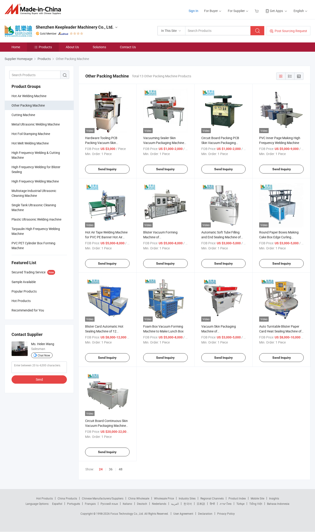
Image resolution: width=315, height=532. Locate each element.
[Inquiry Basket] (257, 11)
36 (111, 469)
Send (39, 379)
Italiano (127, 503)
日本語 (201, 503)
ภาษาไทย (226, 503)
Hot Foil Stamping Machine (31, 134)
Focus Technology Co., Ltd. (127, 513)
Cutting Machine (23, 115)
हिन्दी (212, 503)
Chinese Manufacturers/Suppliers (102, 498)
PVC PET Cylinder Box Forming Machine (33, 245)
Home (16, 47)
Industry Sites (187, 498)
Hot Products (44, 498)
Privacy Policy (226, 513)
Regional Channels (212, 498)
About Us (72, 47)
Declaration (205, 513)
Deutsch (142, 503)
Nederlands (159, 503)
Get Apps (276, 11)
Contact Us (128, 47)
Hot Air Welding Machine (29, 96)
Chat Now (44, 355)
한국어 (188, 503)
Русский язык (109, 503)
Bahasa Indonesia (278, 503)
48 (120, 469)
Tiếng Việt (255, 503)
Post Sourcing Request (291, 31)
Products (45, 47)
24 (101, 469)
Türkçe (240, 503)
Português (73, 503)
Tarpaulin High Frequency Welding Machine (36, 231)
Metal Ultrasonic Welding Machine (36, 124)
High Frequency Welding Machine (35, 181)
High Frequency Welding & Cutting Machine (36, 155)
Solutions (99, 47)
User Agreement (183, 513)
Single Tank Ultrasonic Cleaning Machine (34, 207)
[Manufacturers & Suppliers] (34, 9)
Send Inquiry (107, 169)
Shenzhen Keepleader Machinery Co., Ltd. (74, 27)
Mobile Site (257, 498)
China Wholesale (138, 498)
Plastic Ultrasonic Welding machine (36, 219)
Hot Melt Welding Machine (30, 143)
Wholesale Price (164, 498)
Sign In (193, 11)
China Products (67, 498)
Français (90, 503)
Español (57, 503)
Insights (274, 498)
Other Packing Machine (28, 105)
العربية (175, 503)
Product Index (237, 498)
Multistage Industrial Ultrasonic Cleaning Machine (34, 193)
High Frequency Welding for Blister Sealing (36, 169)
